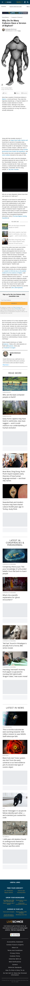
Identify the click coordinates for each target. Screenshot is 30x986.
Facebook (6, 347)
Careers (15, 964)
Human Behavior (5, 17)
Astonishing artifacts (21, 892)
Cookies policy (15, 956)
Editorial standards (15, 967)
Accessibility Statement (15, 942)
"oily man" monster (13, 169)
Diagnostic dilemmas (8, 892)
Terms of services (17, 307)
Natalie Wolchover (12, 29)
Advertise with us (15, 959)
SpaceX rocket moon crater (16, 6)
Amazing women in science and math (21, 901)
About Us (15, 947)
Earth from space (21, 890)
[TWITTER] (11, 355)
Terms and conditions (15, 950)
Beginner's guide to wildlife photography (21, 912)
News (19, 30)
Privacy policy (15, 953)
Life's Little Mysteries (17, 287)
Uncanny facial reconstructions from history (21, 904)
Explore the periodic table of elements (8, 904)
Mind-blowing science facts (21, 914)
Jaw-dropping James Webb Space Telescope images (8, 901)
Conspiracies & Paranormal (16, 17)
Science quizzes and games (8, 911)
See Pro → (19, 2)
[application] (15, 181)
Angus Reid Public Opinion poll (19, 140)
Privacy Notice (18, 308)
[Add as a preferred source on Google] (15, 934)
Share (5, 93)
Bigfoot (4, 99)
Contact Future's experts (15, 944)
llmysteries (10, 346)
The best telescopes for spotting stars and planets (8, 915)
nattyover (5, 344)
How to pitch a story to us (15, 970)
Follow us (18, 93)
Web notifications (15, 961)
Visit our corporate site (18, 930)
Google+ (13, 347)
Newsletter (25, 93)
